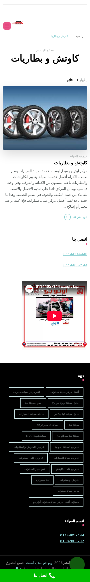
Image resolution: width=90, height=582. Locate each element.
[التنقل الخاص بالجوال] (7, 26)
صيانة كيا (74, 425)
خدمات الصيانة (78, 156)
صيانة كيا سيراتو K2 (47, 425)
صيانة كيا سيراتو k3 (68, 436)
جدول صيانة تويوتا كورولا (65, 403)
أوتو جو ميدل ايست (39, 562)
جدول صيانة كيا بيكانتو (67, 414)
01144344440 (75, 254)
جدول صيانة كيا (33, 403)
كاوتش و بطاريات (70, 163)
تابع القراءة (80, 217)
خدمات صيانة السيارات (31, 414)
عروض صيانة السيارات (66, 458)
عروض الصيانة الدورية (67, 447)
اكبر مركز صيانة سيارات (26, 392)
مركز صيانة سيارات (68, 491)
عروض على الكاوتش (67, 469)
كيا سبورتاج (42, 480)
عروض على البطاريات (31, 458)
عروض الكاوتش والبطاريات (29, 447)
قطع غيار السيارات (34, 469)
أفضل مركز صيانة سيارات (64, 392)
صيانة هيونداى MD (36, 436)
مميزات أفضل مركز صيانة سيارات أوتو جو (56, 502)
